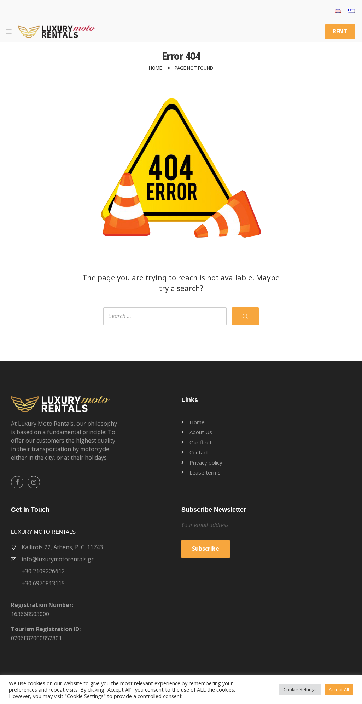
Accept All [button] (339, 689)
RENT (340, 31)
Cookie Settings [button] (300, 689)
